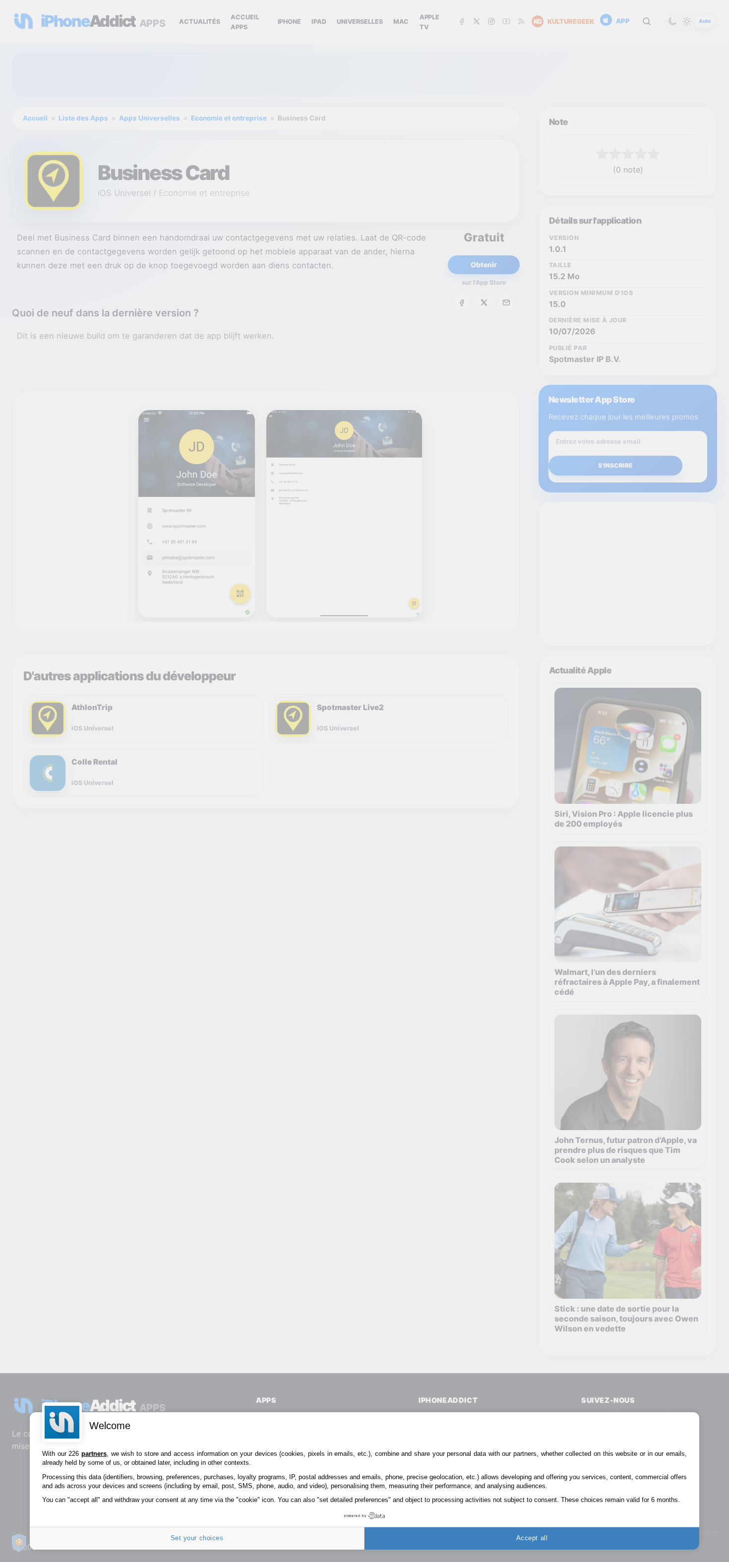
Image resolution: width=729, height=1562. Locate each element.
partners (94, 1453)
